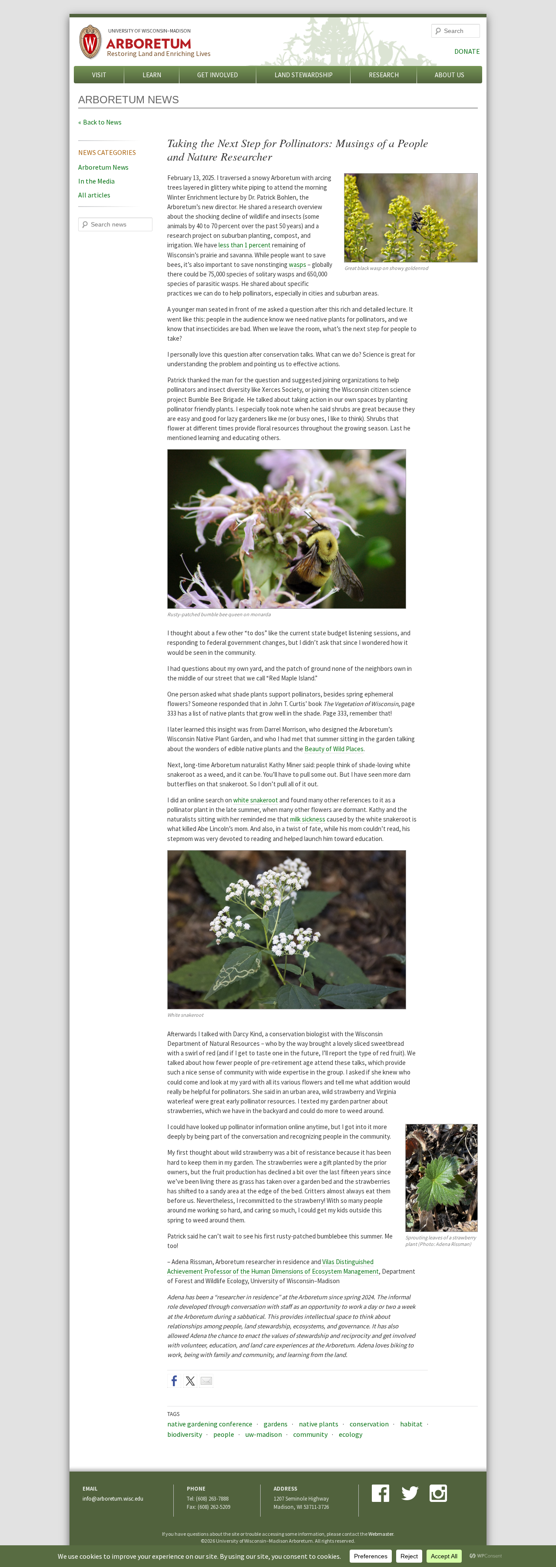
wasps (297, 264)
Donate (467, 51)
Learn (151, 75)
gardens (276, 1423)
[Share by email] (206, 1381)
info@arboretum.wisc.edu (113, 1498)
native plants (318, 1423)
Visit (99, 75)
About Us (449, 75)
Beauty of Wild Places (334, 749)
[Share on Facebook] (174, 1381)
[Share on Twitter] (190, 1381)
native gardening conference (209, 1423)
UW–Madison (149, 31)
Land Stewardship (304, 75)
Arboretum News (103, 167)
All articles (94, 195)
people (223, 1434)
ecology (350, 1434)
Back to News (102, 122)
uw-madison (263, 1434)
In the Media (96, 181)
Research (384, 75)
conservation (369, 1423)
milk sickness (307, 819)
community (310, 1434)
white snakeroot (255, 800)
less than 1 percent (244, 245)
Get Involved (217, 75)
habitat (411, 1423)
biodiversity (184, 1434)
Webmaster (380, 1534)
